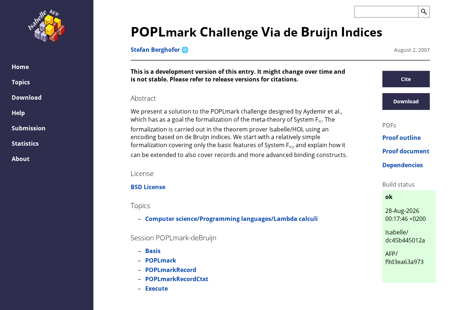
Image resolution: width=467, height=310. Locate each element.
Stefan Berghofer (155, 50)
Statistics (25, 143)
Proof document (405, 151)
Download (27, 97)
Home (20, 67)
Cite (406, 79)
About (21, 159)
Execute (156, 288)
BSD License (148, 187)
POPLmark (160, 260)
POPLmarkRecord (170, 270)
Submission (29, 128)
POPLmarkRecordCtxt (176, 279)
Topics (21, 82)
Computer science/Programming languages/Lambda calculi (231, 219)
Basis (153, 251)
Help (18, 113)
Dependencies (402, 165)
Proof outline (401, 138)
